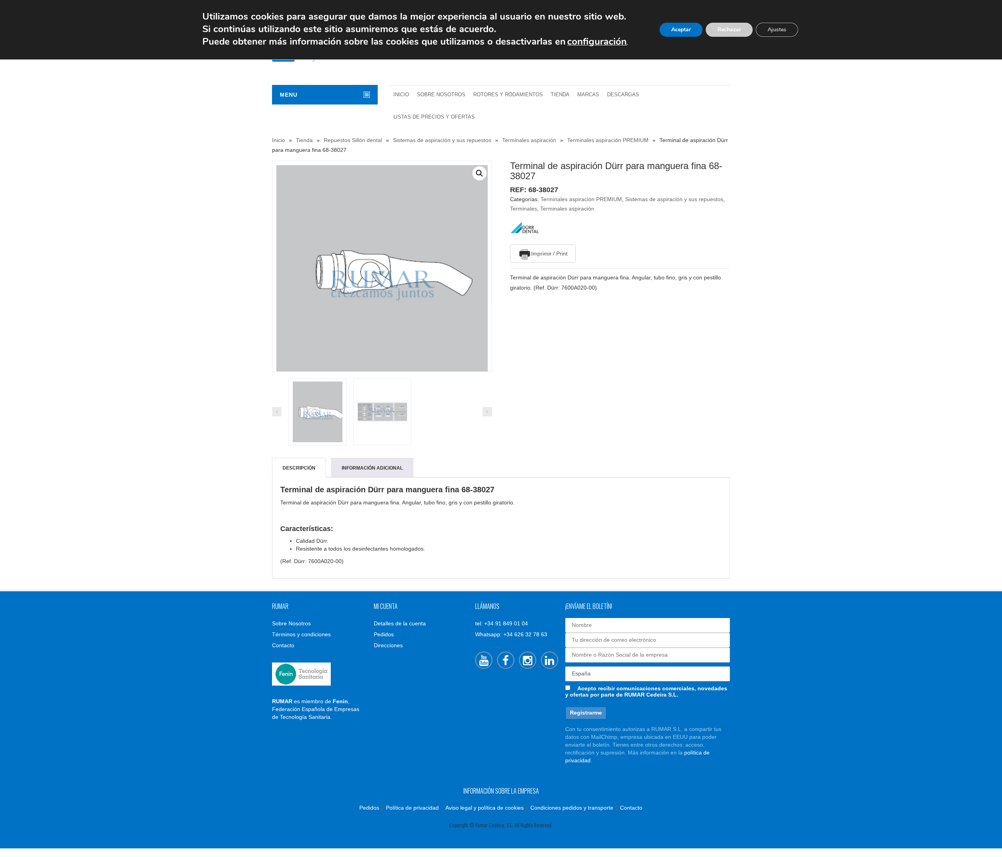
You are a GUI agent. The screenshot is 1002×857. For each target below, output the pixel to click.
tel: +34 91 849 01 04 (501, 623)
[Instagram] (527, 660)
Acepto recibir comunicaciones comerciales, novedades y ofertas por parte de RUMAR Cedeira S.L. (646, 691)
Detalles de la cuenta (400, 623)
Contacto (283, 645)
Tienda (560, 94)
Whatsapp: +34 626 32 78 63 (511, 634)
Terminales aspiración (529, 140)
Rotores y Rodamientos (508, 94)
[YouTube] (483, 660)
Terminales (523, 208)
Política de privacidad (412, 808)
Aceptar (681, 29)
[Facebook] (505, 660)
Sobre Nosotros (441, 94)
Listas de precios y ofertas (434, 117)
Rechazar (729, 29)
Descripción (299, 468)
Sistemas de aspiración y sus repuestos (442, 140)
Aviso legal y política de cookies (484, 808)
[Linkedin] (549, 660)
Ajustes (777, 29)
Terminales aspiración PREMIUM (608, 140)
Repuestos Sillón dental (353, 140)
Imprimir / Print (549, 253)
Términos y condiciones (301, 634)
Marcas (588, 94)
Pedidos (384, 634)
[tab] (299, 468)
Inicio (401, 94)
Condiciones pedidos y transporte (571, 808)
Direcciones (388, 645)
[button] (479, 173)
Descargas (623, 94)
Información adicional (372, 468)
